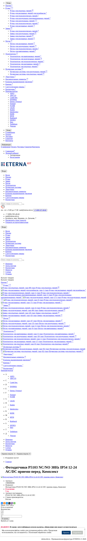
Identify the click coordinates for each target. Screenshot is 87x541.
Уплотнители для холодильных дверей (26, 59)
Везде (7, 175)
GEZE (12, 108)
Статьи (8, 272)
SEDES (13, 120)
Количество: (5, 509)
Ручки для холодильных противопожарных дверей (30, 18)
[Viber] (12, 503)
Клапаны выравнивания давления (19, 82)
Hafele (12, 110)
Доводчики (10, 77)
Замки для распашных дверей (22, 39)
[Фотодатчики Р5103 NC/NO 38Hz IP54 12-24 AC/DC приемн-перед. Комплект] (32, 477)
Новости (8, 270)
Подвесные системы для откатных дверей (27, 74)
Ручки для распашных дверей (22, 26)
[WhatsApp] (14, 503)
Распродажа (10, 89)
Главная (8, 462)
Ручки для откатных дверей (21, 11)
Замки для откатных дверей (21, 36)
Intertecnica (14, 112)
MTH (12, 116)
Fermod (13, 104)
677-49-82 (40, 210)
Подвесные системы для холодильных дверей (28, 72)
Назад (8, 3)
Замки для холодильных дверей (23, 34)
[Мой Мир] (7, 503)
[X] (9, 503)
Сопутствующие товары (15, 87)
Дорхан (13, 126)
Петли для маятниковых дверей (23, 51)
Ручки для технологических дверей (24, 16)
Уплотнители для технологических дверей (27, 61)
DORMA (13, 100)
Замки (8, 28)
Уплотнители (11, 54)
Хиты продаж (10, 266)
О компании (10, 132)
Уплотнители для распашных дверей (25, 64)
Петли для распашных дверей (22, 44)
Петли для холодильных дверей (23, 46)
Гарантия (9, 138)
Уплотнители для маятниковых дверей (25, 56)
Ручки (9, 8)
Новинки (9, 264)
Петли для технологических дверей (24, 49)
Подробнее (77, 533)
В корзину (5, 519)
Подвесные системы (14, 69)
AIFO (12, 93)
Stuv (11, 122)
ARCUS (13, 95)
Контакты (9, 141)
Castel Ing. (14, 97)
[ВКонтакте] (2, 503)
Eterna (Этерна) (16, 102)
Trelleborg (13, 124)
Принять (66, 533)
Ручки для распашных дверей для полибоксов (28, 13)
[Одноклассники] (4, 503)
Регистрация (15, 157)
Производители (11, 91)
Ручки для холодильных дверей (23, 21)
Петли (8, 41)
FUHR (12, 106)
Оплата (8, 134)
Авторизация (15, 155)
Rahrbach (13, 118)
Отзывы (8, 274)
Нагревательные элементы (16, 79)
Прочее (8, 6)
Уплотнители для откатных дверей (24, 66)
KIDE (12, 114)
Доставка (9, 136)
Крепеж (9, 84)
